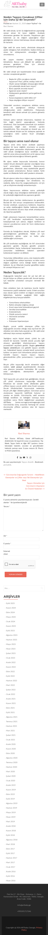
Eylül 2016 (10, 876)
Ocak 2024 (10, 621)
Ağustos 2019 (11, 803)
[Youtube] (24, 457)
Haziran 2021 (11, 726)
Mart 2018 (10, 844)
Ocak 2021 (10, 740)
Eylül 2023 (10, 631)
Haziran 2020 (11, 767)
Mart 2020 (10, 772)
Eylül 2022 (10, 676)
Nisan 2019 (10, 817)
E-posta (7, 543)
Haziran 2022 (11, 681)
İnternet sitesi (6, 552)
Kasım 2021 (11, 703)
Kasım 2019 (11, 790)
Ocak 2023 (10, 658)
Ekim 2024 (10, 612)
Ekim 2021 (10, 708)
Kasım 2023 (11, 626)
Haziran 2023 (11, 640)
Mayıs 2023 (11, 644)
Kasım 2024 (11, 608)
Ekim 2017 (10, 849)
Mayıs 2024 (11, 617)
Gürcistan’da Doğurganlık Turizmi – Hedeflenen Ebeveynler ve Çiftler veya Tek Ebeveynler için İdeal (24, 477)
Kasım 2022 (11, 667)
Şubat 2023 (10, 653)
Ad (5, 536)
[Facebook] (17, 457)
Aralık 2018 (10, 826)
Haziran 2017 (11, 858)
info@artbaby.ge (24, 905)
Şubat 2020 (10, 776)
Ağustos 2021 (11, 717)
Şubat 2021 (10, 735)
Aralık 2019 (10, 785)
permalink (7, 465)
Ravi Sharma (8, 26)
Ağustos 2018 (11, 840)
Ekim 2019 (10, 794)
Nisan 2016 (10, 881)
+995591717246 (24, 911)
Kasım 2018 (11, 831)
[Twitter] (27, 457)
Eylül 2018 (10, 835)
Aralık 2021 (10, 699)
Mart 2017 (10, 862)
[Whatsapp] (30, 457)
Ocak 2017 (10, 867)
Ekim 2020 (10, 753)
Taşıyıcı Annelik (28, 462)
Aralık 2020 (10, 744)
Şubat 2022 (10, 690)
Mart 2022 (10, 685)
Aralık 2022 (10, 662)
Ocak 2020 (10, 781)
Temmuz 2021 (11, 721)
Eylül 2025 (10, 603)
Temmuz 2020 (11, 762)
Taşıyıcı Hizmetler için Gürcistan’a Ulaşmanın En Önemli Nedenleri (35, 486)
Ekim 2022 (10, 671)
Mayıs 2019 (11, 812)
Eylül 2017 (10, 853)
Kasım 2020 (11, 749)
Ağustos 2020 (11, 758)
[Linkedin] (21, 457)
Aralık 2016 (10, 872)
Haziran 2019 (11, 808)
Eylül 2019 (10, 799)
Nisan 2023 (10, 649)
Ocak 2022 (10, 694)
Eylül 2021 (10, 712)
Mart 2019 (10, 822)
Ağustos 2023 (11, 635)
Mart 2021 (10, 731)
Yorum (6, 506)
